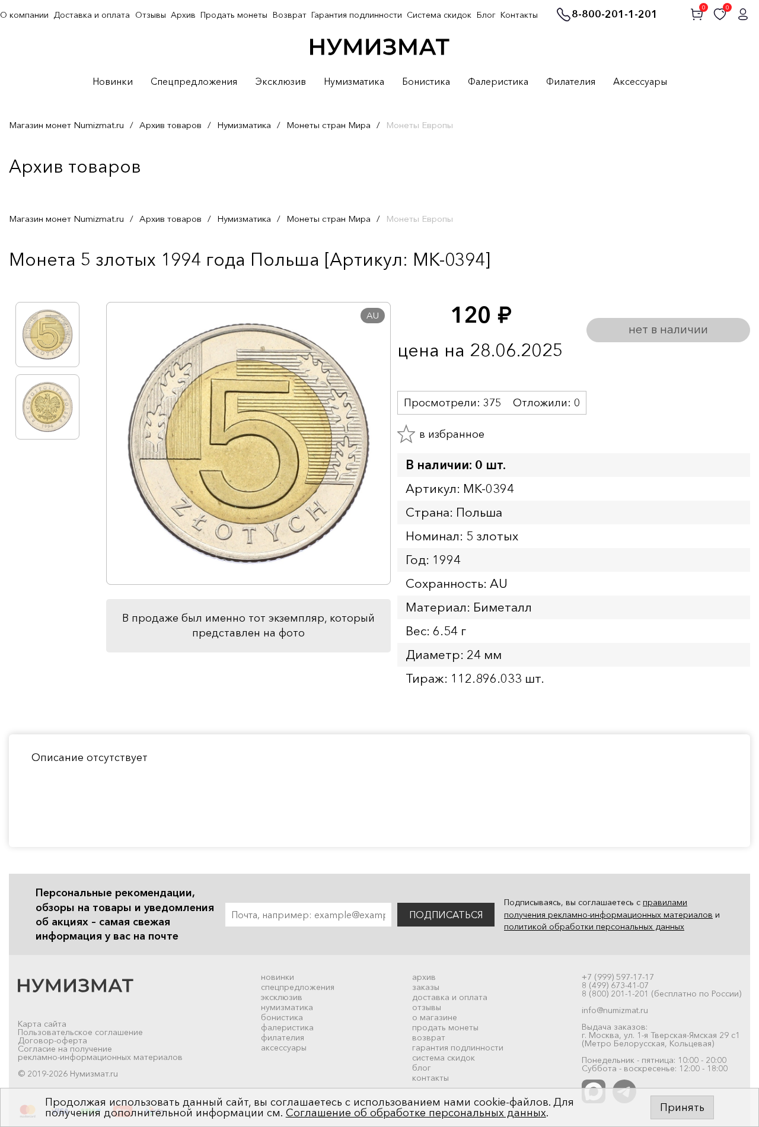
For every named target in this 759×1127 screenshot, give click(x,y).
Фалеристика (498, 82)
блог (421, 1067)
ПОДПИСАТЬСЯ (446, 915)
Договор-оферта (52, 1040)
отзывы (426, 1007)
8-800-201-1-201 (615, 15)
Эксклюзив (280, 82)
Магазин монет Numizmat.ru (66, 124)
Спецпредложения (194, 82)
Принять (682, 1107)
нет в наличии (668, 329)
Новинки (113, 82)
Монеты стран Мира (328, 124)
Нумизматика (354, 82)
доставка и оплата (449, 997)
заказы (425, 987)
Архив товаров (170, 124)
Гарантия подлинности (356, 14)
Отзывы (150, 14)
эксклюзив (281, 997)
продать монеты (445, 1027)
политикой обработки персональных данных (594, 926)
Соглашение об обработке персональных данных (416, 1112)
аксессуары (284, 1047)
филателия (282, 1037)
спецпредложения (297, 987)
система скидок (443, 1057)
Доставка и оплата (91, 14)
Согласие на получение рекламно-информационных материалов (100, 1052)
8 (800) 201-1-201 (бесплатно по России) (661, 993)
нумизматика (287, 1007)
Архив (183, 14)
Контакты (519, 14)
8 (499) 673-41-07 (615, 985)
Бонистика (426, 82)
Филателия (570, 82)
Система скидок (439, 14)
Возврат (290, 14)
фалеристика (287, 1027)
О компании (24, 14)
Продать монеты (233, 14)
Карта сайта (42, 1023)
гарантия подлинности (457, 1047)
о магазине (434, 1017)
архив (424, 977)
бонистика (282, 1017)
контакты (430, 1077)
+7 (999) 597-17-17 (618, 977)
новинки (277, 977)
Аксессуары (640, 82)
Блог (486, 14)
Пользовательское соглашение (80, 1032)
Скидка (35, 284)
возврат (428, 1037)
